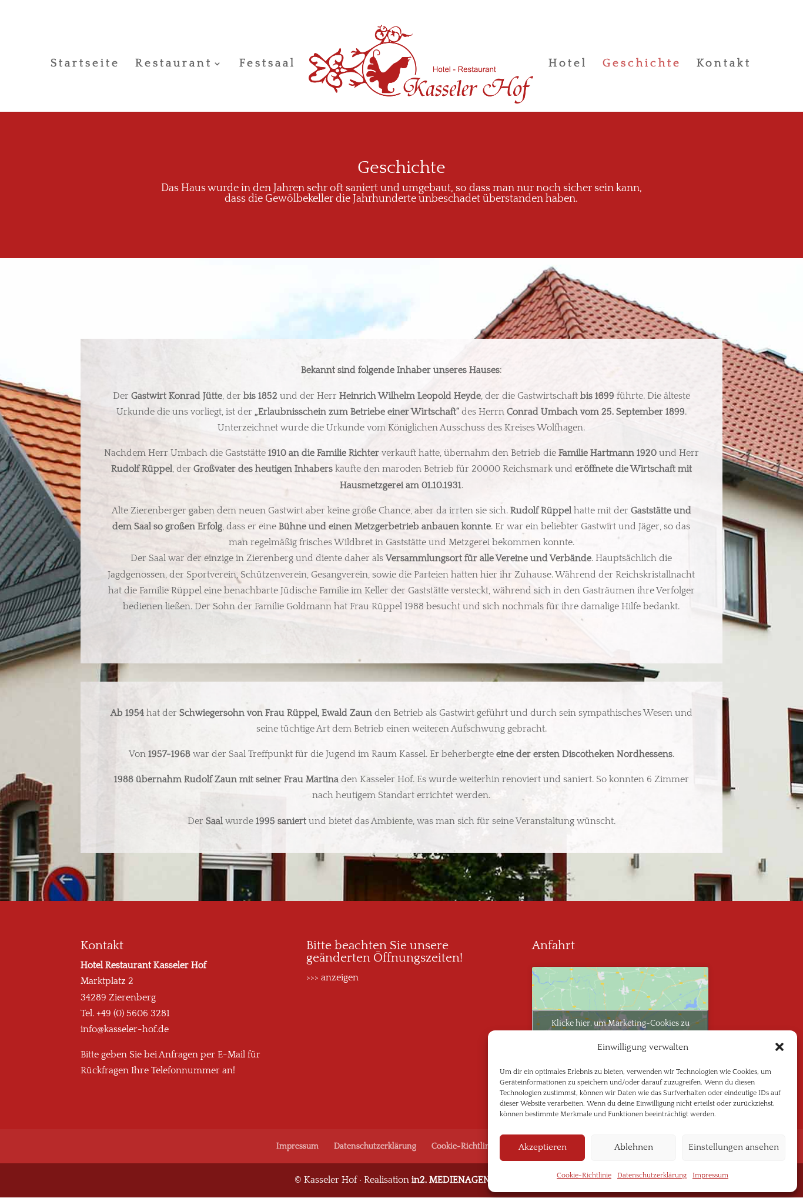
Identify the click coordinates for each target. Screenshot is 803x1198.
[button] (779, 1047)
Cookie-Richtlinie (584, 1175)
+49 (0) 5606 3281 (133, 1013)
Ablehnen (633, 1147)
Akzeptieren (542, 1147)
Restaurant (173, 64)
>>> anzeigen (332, 977)
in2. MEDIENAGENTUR (459, 1179)
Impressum (710, 1175)
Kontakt (724, 64)
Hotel (567, 64)
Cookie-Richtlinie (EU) (472, 1146)
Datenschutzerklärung (652, 1175)
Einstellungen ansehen (733, 1147)
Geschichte (642, 64)
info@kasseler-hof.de (125, 1029)
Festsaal (267, 64)
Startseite (85, 64)
